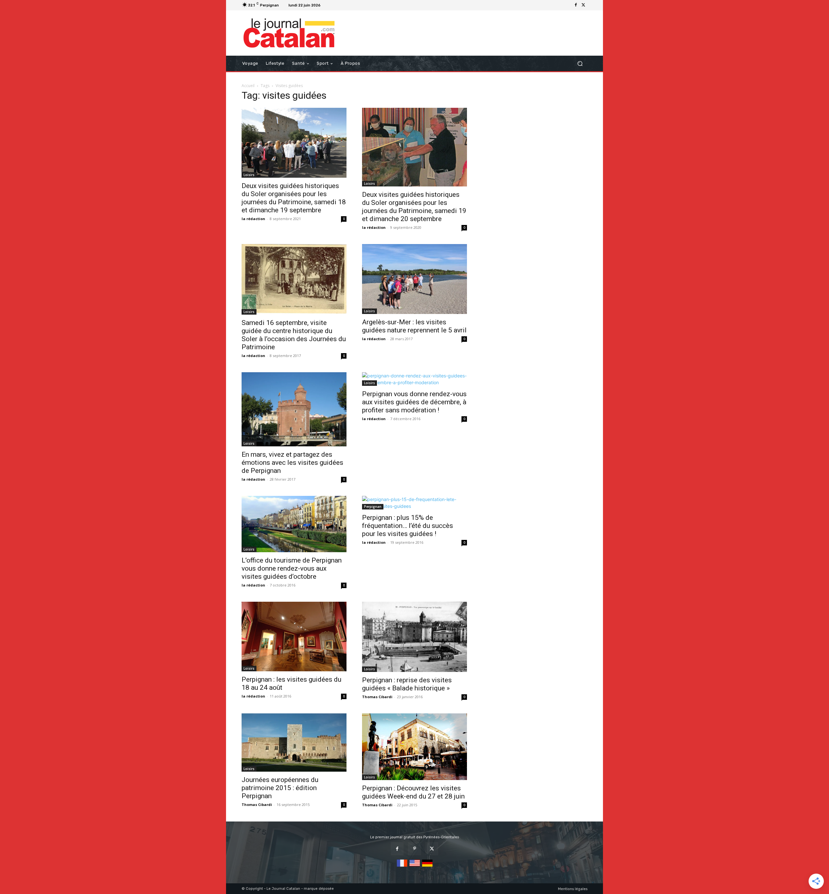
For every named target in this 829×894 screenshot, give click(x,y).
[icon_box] (331, 6)
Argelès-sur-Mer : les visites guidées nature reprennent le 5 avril (414, 326)
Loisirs (249, 175)
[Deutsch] (427, 867)
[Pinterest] (414, 848)
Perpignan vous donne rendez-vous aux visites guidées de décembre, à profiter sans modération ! (414, 402)
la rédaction (253, 218)
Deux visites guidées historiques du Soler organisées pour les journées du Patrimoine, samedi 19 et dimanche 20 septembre (414, 207)
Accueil (248, 85)
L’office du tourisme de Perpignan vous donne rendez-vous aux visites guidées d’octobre (292, 568)
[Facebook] (576, 5)
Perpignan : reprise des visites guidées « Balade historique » (407, 684)
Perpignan (372, 506)
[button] (579, 63)
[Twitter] (583, 5)
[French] (402, 867)
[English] (414, 867)
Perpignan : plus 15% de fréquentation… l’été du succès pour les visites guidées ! (407, 526)
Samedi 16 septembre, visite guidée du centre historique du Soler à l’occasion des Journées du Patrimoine (294, 335)
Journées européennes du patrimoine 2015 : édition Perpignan (280, 788)
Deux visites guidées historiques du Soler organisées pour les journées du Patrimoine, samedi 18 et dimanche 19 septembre (294, 198)
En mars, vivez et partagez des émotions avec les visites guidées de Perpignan (292, 463)
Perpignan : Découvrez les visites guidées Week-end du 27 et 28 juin (413, 792)
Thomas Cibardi (377, 696)
